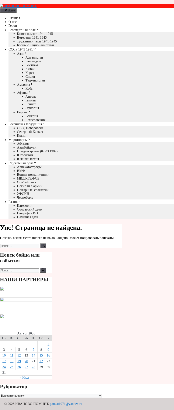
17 (4, 361)
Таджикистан (35, 80)
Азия (20, 53)
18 (11, 361)
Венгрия (31, 116)
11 (11, 355)
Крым (21, 135)
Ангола (30, 96)
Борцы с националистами (35, 45)
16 (48, 355)
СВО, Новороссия (30, 128)
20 (26, 361)
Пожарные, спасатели (33, 190)
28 (33, 367)
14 (33, 355)
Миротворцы (18, 140)
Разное (13, 202)
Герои (12, 25)
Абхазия (23, 143)
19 (19, 361)
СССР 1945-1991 (20, 49)
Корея (29, 72)
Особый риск (26, 182)
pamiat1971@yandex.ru (66, 404)
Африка (22, 92)
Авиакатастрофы (29, 167)
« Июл (24, 377)
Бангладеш (33, 61)
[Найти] (43, 245)
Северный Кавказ (30, 131)
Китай (30, 69)
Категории (24, 205)
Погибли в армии (29, 186)
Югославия (25, 155)
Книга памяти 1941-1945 (35, 33)
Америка (23, 84)
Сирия (30, 76)
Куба (28, 88)
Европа (22, 112)
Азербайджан (26, 147)
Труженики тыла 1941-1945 (37, 41)
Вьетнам (31, 65)
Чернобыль (25, 197)
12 (19, 355)
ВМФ (21, 171)
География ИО (27, 213)
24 (4, 367)
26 (19, 367)
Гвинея (30, 100)
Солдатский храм (29, 209)
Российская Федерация (25, 124)
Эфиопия (32, 108)
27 (26, 367)
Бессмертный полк (22, 30)
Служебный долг (20, 163)
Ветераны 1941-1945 (32, 37)
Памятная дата (27, 217)
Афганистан (34, 57)
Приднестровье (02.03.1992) (37, 151)
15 (41, 355)
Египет (30, 104)
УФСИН (23, 193)
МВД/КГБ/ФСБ (28, 178)
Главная (14, 18)
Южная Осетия (28, 159)
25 (11, 367)
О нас (12, 22)
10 (4, 355)
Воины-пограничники (33, 174)
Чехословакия (35, 120)
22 (41, 361)
